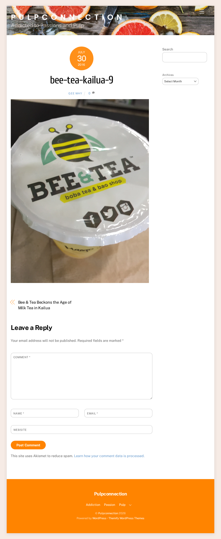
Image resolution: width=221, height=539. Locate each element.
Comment (21, 357)
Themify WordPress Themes (126, 518)
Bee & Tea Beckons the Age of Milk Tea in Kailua (44, 305)
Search (167, 49)
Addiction (93, 504)
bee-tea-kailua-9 (81, 80)
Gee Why (75, 93)
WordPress (99, 518)
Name (18, 413)
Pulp (122, 504)
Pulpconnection (108, 513)
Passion (109, 504)
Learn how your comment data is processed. (109, 456)
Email (92, 413)
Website (20, 429)
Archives (168, 75)
